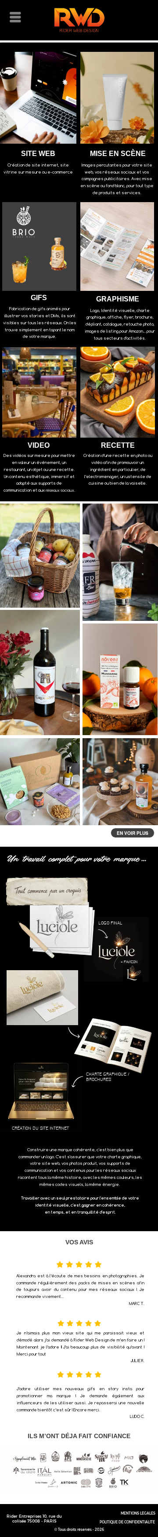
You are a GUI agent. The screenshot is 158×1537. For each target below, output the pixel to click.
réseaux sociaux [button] (60, 490)
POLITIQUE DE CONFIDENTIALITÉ (127, 1522)
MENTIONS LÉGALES (138, 1513)
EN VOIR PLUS (132, 833)
